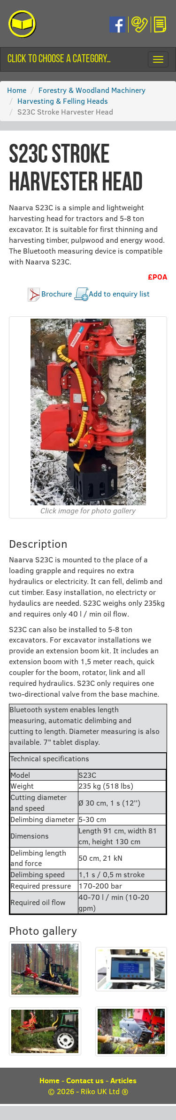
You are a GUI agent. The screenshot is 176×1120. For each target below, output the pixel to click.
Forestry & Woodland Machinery (91, 90)
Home (16, 90)
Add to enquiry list (119, 293)
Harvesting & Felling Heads (62, 101)
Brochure (56, 293)
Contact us (85, 1080)
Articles (123, 1080)
